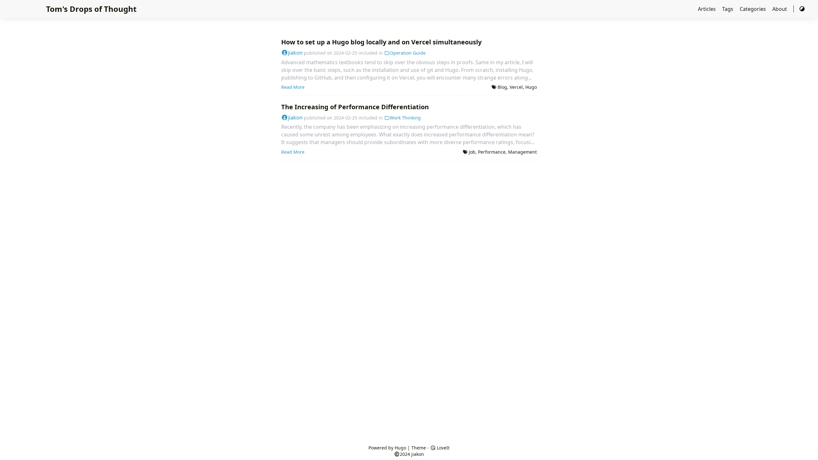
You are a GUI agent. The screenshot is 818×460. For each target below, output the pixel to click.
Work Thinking (405, 118)
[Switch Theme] (802, 8)
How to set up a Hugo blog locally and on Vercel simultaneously (381, 42)
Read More (293, 87)
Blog (502, 87)
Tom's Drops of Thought (91, 9)
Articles (707, 8)
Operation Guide (408, 53)
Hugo (531, 87)
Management (522, 152)
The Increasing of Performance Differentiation (355, 107)
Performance (491, 152)
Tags (728, 8)
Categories (753, 8)
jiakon (295, 52)
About (780, 8)
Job (472, 152)
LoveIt (443, 448)
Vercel (516, 87)
